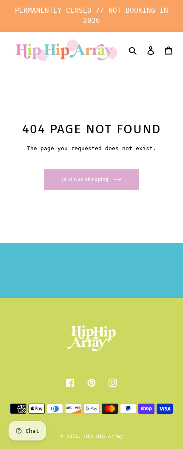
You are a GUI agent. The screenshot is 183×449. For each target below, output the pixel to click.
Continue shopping (85, 179)
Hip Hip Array (103, 436)
